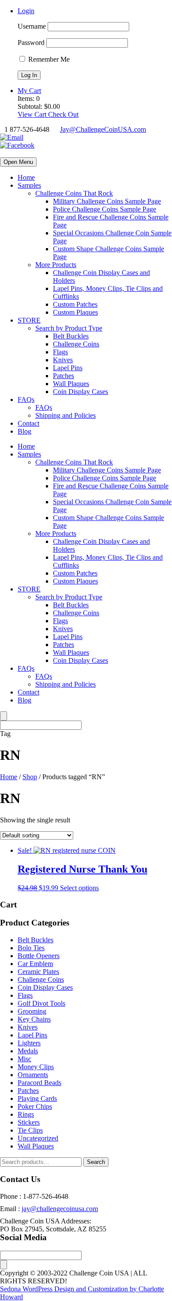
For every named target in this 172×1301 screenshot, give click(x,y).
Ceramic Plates (38, 971)
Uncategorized (38, 1138)
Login (26, 11)
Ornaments (33, 1074)
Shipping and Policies (65, 415)
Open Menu (18, 162)
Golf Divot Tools (41, 1003)
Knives (63, 360)
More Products (55, 264)
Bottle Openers (39, 955)
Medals (28, 1051)
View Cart (33, 114)
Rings (26, 1114)
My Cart (29, 90)
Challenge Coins (76, 344)
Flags (60, 352)
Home (26, 177)
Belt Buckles (71, 336)
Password (31, 42)
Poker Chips (35, 1106)
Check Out (63, 114)
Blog (24, 431)
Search (96, 1162)
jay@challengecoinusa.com (60, 1208)
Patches (63, 375)
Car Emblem (35, 963)
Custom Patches (75, 304)
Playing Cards (37, 1098)
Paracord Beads (39, 1082)
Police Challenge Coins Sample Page (104, 209)
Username (32, 26)
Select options (79, 888)
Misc (24, 1059)
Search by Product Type (68, 328)
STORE (29, 320)
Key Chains (34, 1019)
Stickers (29, 1122)
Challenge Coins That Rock (74, 193)
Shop (29, 777)
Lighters (29, 1043)
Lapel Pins (67, 368)
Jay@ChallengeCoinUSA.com (103, 129)
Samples (29, 185)
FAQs (26, 399)
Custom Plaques (75, 312)
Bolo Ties (31, 948)
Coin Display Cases (80, 391)
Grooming (32, 1011)
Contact (28, 423)
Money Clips (36, 1067)
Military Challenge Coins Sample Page (107, 201)
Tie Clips (30, 1130)
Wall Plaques (71, 383)
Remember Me (48, 59)
